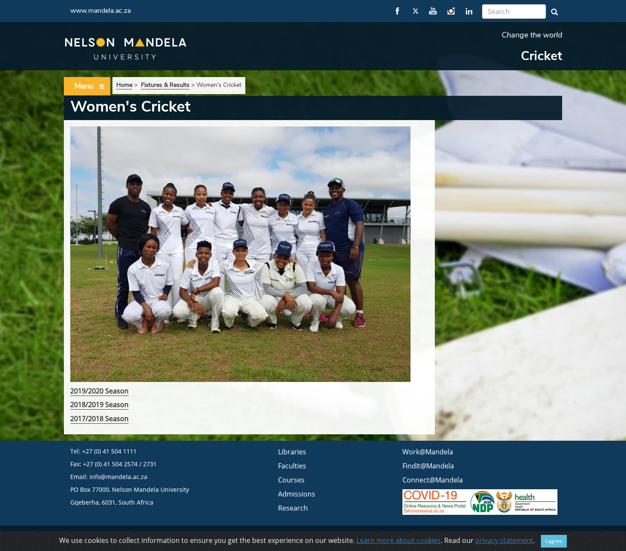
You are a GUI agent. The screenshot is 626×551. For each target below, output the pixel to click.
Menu (84, 86)
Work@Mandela (427, 451)
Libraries (292, 451)
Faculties (292, 466)
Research (293, 508)
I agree (554, 541)
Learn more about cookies (398, 540)
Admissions (296, 494)
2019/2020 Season (99, 391)
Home (124, 85)
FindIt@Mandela (428, 466)
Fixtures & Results (165, 85)
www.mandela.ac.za (100, 10)
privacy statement (504, 540)
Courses (291, 480)
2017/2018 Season (99, 418)
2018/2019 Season (99, 404)
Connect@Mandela (432, 480)
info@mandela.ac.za (118, 477)
